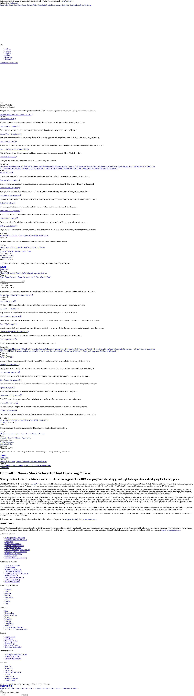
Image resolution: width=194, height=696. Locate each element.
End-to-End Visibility (12, 565)
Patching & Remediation (9, 180)
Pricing (7, 55)
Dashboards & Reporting (108, 168)
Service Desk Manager (12, 659)
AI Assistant (24, 168)
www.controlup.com (89, 519)
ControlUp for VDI (7, 119)
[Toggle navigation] (1, 45)
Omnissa (15, 236)
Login (10, 3)
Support (15, 3)
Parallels (42, 236)
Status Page (42, 5)
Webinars (35, 247)
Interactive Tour (5, 251)
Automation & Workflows (73, 168)
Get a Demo (4, 63)
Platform (7, 49)
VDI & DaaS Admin (11, 657)
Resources (8, 57)
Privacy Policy (15, 688)
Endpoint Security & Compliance (16, 573)
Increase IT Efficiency (8, 218)
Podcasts (42, 247)
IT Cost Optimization (7, 226)
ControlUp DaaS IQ (7, 157)
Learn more (4, 269)
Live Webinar (67, 1)
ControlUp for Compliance (10, 134)
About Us (3, 273)
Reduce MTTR (5, 172)
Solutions (7, 53)
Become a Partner (16, 277)
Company (7, 59)
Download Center (20, 5)
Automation (8, 542)
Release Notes (32, 5)
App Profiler (26, 251)
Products (7, 51)
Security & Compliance (32, 273)
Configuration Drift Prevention (75, 166)
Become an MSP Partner (32, 277)
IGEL (36, 236)
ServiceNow (29, 236)
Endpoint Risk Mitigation (9, 188)
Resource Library (10, 247)
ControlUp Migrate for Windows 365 (13, 149)
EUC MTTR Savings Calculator (16, 629)
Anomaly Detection (36, 168)
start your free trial (71, 519)
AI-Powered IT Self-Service (10, 168)
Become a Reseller (11, 678)
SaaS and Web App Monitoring (143, 166)
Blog (1, 247)
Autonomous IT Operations (10, 211)
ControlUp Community (70, 5)
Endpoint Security (10, 556)
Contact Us (20, 273)
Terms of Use (5, 688)
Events (28, 247)
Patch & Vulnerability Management (51, 166)
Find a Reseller (9, 680)
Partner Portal (46, 277)
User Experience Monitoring (10, 166)
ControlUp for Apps (7, 141)
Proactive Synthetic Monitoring (98, 166)
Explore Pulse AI (24, 115)
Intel (46, 236)
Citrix (9, 236)
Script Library (17, 251)
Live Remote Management (9, 195)
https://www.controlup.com (170, 530)
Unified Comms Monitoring (53, 168)
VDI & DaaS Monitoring (30, 166)
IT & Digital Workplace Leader (15, 654)
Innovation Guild (6, 257)
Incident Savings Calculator (14, 627)
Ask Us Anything (84, 5)
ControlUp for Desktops (9, 126)
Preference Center (27, 688)
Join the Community (7, 255)
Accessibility (73, 688)
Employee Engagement (91, 168)
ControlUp (35, 484)
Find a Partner (5, 277)
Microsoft (3, 236)
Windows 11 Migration (12, 569)
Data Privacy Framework (60, 688)
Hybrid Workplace (7, 203)
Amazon (21, 236)
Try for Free (13, 63)
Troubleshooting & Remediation (120, 166)
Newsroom (11, 273)
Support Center (9, 637)
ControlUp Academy (53, 5)
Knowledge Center (6, 5)
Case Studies (21, 247)
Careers (44, 273)
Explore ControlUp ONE (9, 115)
